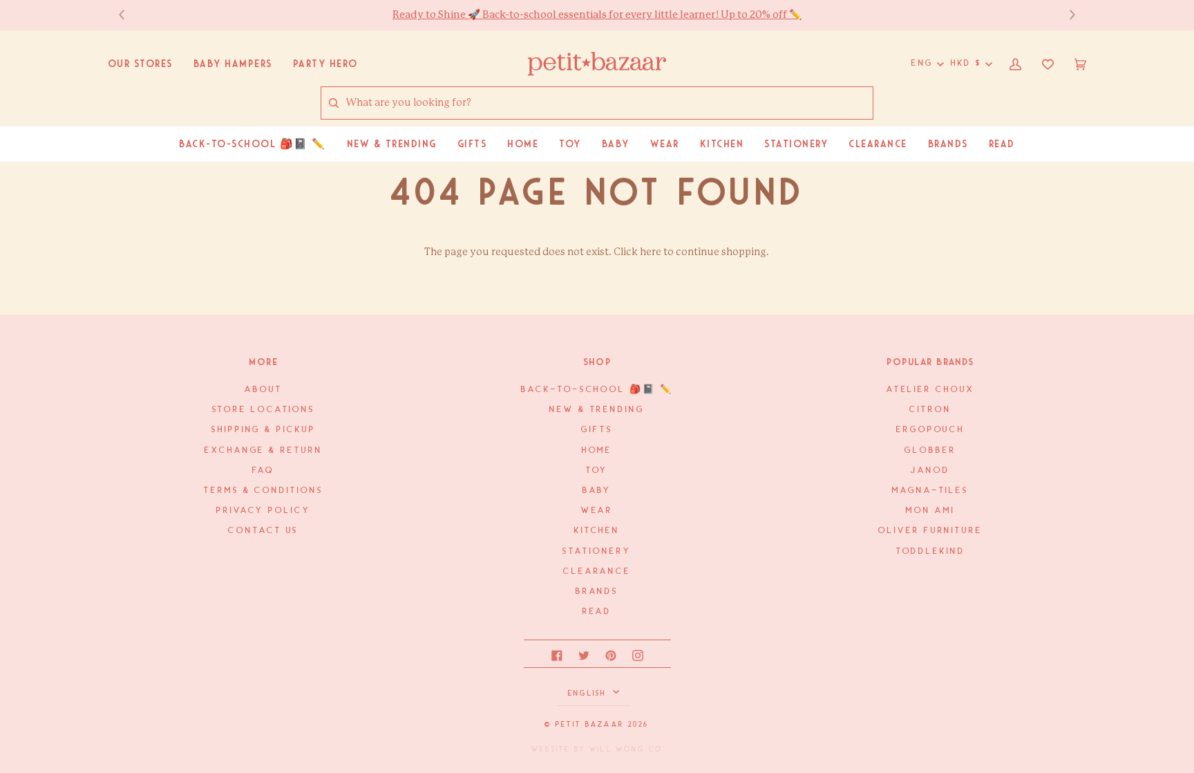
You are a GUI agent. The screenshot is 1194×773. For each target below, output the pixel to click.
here (650, 252)
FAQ (263, 470)
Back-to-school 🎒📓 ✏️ (596, 389)
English (589, 693)
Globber (930, 450)
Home (597, 450)
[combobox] (609, 103)
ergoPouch (930, 429)
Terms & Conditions (263, 490)
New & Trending (597, 409)
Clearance (597, 571)
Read (597, 611)
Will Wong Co (626, 749)
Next (1065, 15)
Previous (128, 15)
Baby (597, 490)
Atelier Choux (931, 389)
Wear (597, 510)
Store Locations (264, 409)
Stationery (596, 551)
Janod (930, 470)
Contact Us (263, 530)
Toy (597, 470)
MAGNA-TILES (930, 490)
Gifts (597, 429)
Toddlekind (930, 551)
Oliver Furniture (930, 530)
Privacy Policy (263, 510)
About (264, 389)
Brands (597, 591)
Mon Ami (930, 510)
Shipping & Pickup (263, 429)
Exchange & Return (263, 450)
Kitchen (597, 530)
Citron (930, 409)
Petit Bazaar (590, 724)
